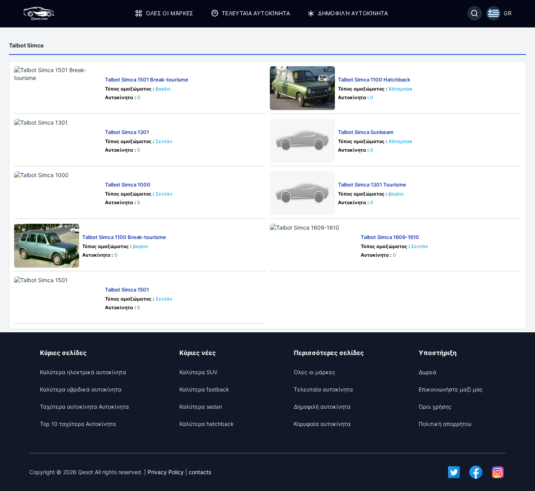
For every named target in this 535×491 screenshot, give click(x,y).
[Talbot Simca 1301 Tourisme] (302, 193)
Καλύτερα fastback (204, 389)
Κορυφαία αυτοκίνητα (322, 423)
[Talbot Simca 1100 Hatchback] (302, 88)
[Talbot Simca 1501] (58, 298)
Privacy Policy (166, 472)
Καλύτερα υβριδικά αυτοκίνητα (80, 389)
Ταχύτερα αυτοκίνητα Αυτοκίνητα (84, 406)
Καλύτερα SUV (198, 372)
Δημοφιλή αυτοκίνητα (353, 13)
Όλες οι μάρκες (169, 13)
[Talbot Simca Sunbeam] (302, 141)
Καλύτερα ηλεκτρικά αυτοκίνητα (83, 372)
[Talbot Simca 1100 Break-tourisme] (46, 246)
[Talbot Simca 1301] (58, 141)
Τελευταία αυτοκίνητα (256, 13)
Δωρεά (427, 372)
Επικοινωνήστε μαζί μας (451, 389)
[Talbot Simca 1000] (58, 193)
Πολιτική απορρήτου (445, 423)
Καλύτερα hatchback (206, 423)
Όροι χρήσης (435, 406)
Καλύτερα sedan (200, 406)
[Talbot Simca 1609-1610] (314, 246)
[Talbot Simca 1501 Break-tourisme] (58, 88)
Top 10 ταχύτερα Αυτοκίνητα (78, 423)
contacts (200, 472)
